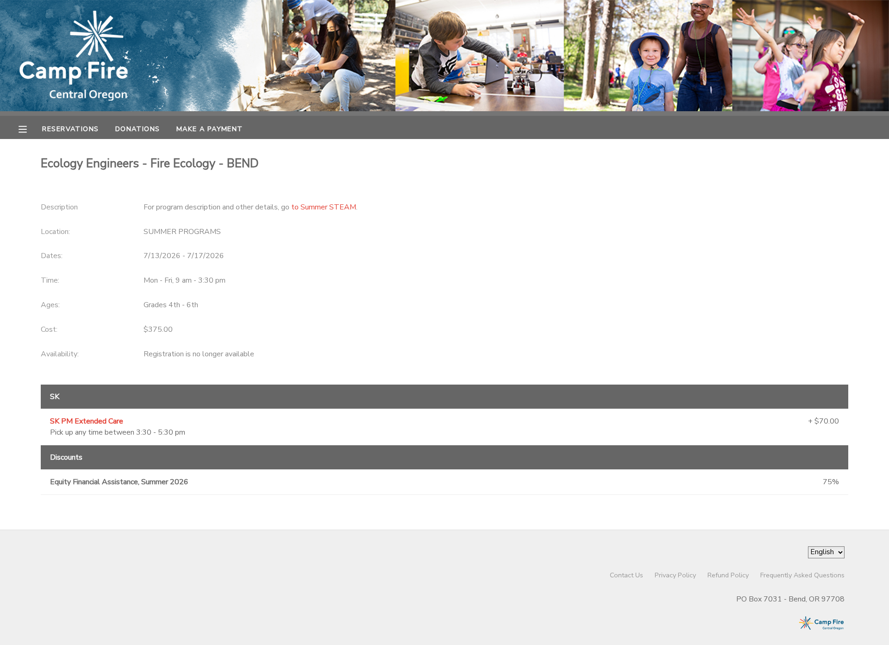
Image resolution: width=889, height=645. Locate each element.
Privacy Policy (675, 575)
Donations (137, 128)
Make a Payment (209, 128)
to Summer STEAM (323, 207)
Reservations (70, 128)
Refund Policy (728, 575)
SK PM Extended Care (86, 421)
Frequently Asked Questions (802, 575)
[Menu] (30, 128)
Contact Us (626, 575)
